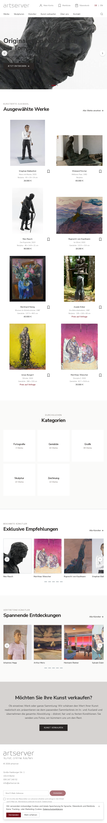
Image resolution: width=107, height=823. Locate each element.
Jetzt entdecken (17, 66)
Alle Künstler (95, 530)
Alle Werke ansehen (92, 110)
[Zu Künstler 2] (49, 581)
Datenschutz (47, 802)
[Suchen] (102, 14)
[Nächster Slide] (102, 53)
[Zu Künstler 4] (57, 581)
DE (96, 5)
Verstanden (13, 815)
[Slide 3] (57, 85)
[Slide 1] (49, 85)
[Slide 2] (53, 85)
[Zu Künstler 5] (61, 581)
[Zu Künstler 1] (45, 581)
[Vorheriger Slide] (4, 53)
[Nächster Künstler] (100, 559)
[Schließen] (99, 806)
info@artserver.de (11, 783)
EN (101, 5)
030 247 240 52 (10, 779)
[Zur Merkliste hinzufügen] (48, 171)
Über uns (64, 14)
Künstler (32, 14)
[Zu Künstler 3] (53, 581)
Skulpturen (19, 14)
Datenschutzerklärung (53, 809)
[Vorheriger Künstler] (6, 559)
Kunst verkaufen (48, 14)
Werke (6, 14)
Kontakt (76, 14)
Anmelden (57, 793)
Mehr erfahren (30, 815)
